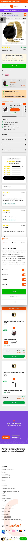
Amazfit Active (13, 82)
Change (22, 85)
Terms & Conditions (6, 498)
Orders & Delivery (6, 475)
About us (4, 483)
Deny (14, 301)
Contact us (5, 437)
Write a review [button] (14, 178)
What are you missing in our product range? (10, 491)
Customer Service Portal (7, 469)
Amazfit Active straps (16, 18)
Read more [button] (5, 236)
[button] (6, 47)
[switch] (24, 275)
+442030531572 (7, 517)
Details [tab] (14, 243)
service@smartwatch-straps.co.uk (13, 519)
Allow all (14, 291)
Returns (3, 480)
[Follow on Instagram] (3, 526)
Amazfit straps (7, 18)
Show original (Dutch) (10, 203)
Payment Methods (6, 477)
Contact (3, 472)
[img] (6, 192)
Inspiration (4, 485)
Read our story (15, 437)
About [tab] (23, 243)
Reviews (4, 495)
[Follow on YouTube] (7, 526)
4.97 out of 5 (18, 161)
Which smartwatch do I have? (11, 15)
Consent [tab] (5, 243)
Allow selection (14, 296)
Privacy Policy (5, 501)
